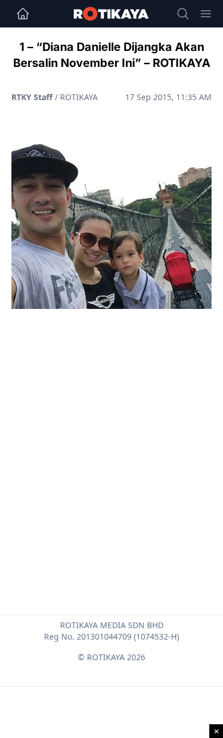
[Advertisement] (111, 434)
